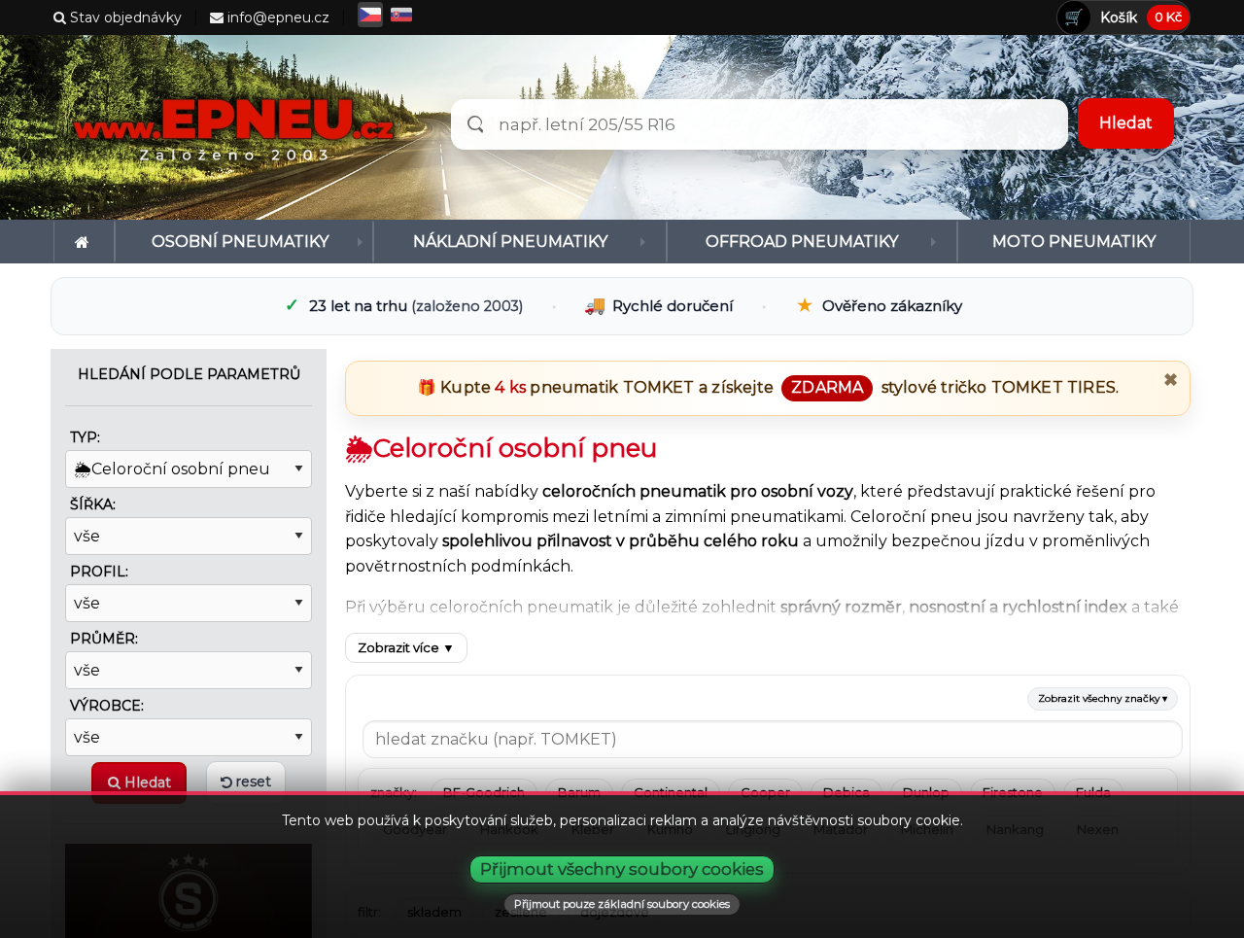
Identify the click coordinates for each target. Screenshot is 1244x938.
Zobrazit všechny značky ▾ (1102, 698)
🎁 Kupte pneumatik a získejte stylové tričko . (768, 387)
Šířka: (93, 504)
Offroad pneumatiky (802, 241)
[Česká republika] (370, 14)
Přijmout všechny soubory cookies (622, 869)
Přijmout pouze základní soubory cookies (622, 904)
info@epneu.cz (276, 17)
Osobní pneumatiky (240, 241)
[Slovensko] (401, 14)
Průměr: (104, 638)
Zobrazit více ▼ (406, 647)
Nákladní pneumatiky (510, 241)
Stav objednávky (124, 17)
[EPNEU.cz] (238, 127)
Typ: (85, 437)
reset (251, 781)
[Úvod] (84, 241)
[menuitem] (84, 241)
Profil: (99, 571)
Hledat (146, 782)
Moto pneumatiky (1074, 241)
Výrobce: (107, 705)
